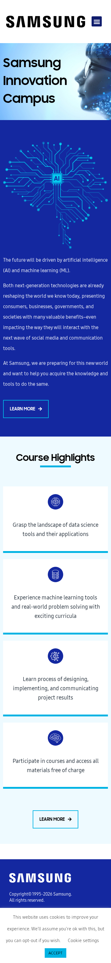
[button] (97, 21)
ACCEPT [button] (55, 953)
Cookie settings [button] (83, 941)
